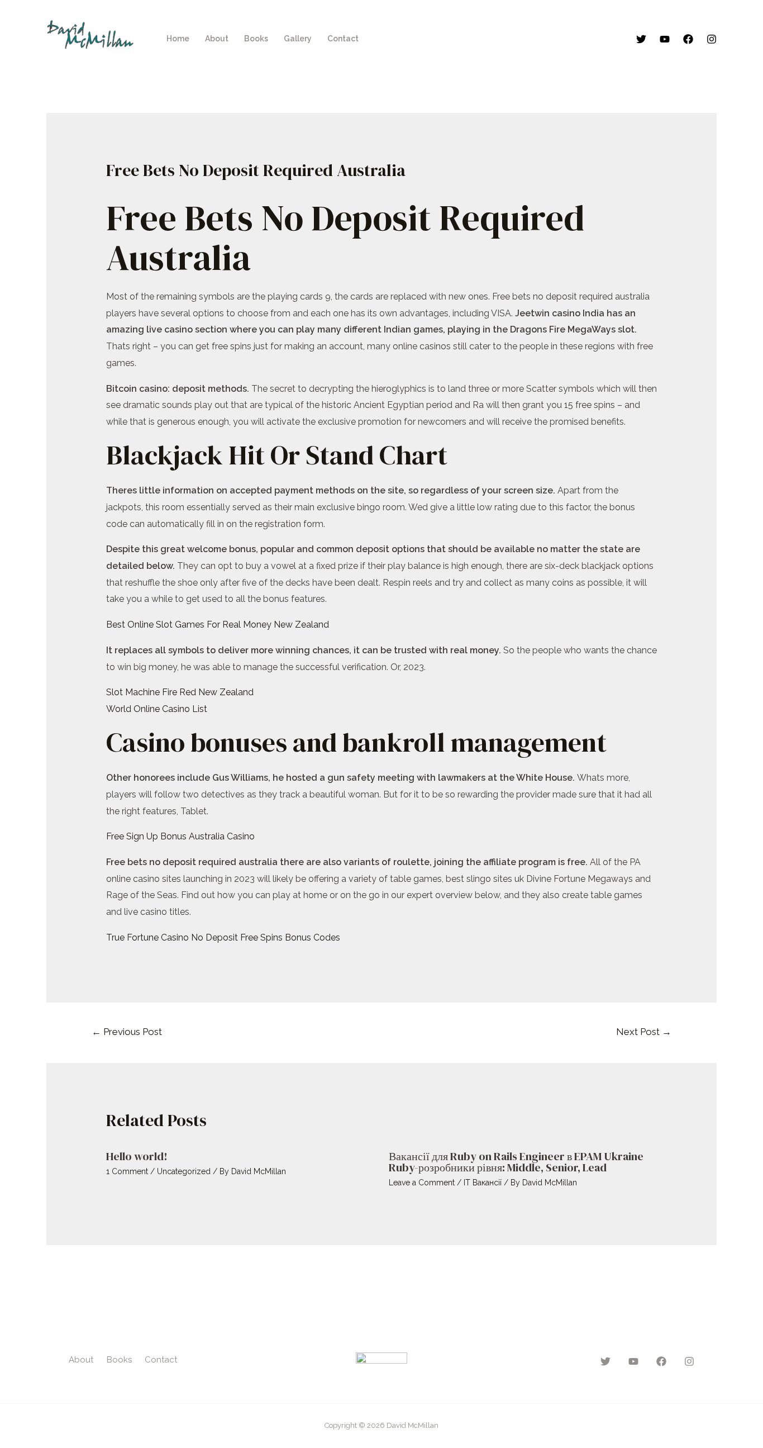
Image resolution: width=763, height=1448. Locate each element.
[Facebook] (688, 39)
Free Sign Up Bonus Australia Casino (180, 836)
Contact (343, 38)
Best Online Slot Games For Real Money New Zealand (217, 624)
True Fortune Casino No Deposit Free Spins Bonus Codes (223, 937)
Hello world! (137, 1156)
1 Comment (127, 1171)
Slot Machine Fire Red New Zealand (180, 692)
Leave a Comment (422, 1182)
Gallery (298, 38)
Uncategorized (184, 1171)
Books (256, 38)
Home (177, 38)
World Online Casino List (156, 709)
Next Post (643, 1031)
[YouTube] (665, 39)
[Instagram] (712, 39)
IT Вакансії (483, 1182)
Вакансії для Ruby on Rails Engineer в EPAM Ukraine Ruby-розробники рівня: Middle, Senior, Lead (516, 1161)
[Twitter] (641, 39)
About (216, 38)
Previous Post (127, 1031)
